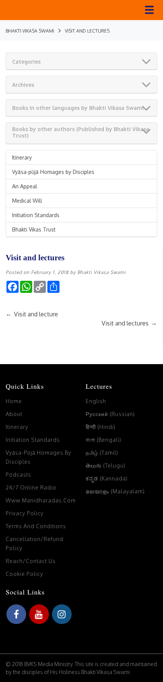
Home (14, 401)
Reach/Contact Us (31, 561)
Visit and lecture (32, 314)
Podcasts (18, 474)
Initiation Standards (36, 215)
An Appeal (24, 186)
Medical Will (27, 200)
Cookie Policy (24, 574)
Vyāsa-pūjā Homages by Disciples (53, 172)
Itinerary (22, 157)
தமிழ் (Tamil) (102, 452)
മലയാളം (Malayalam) (115, 491)
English (96, 401)
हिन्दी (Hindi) (101, 427)
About (14, 414)
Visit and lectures (129, 323)
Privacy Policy (25, 513)
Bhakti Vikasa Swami (101, 272)
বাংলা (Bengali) (103, 439)
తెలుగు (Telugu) (105, 465)
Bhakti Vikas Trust (34, 229)
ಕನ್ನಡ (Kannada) (107, 478)
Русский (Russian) (110, 414)
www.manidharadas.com (41, 500)
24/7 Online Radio (31, 487)
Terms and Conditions (36, 526)
